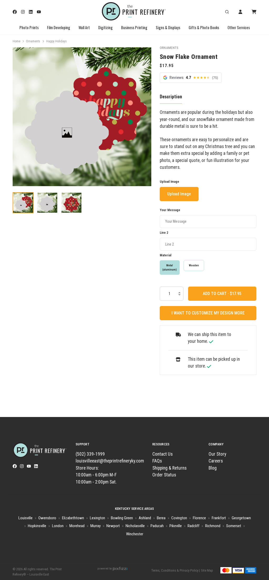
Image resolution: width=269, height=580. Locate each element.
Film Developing (58, 27)
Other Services (238, 27)
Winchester (134, 534)
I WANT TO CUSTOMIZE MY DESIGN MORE (208, 313)
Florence (199, 518)
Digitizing (105, 27)
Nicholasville (135, 525)
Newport (113, 525)
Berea (161, 518)
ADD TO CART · (216, 293)
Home (16, 41)
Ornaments (33, 41)
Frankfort (219, 518)
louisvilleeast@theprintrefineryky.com (110, 461)
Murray (95, 525)
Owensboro (47, 518)
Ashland (145, 518)
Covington (179, 518)
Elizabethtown (73, 518)
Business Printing (134, 27)
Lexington (97, 518)
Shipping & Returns (169, 468)
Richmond (212, 525)
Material (165, 255)
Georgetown (241, 518)
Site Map (207, 570)
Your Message (170, 210)
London (58, 525)
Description (171, 96)
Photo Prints (29, 27)
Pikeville (175, 525)
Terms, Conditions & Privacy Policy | (175, 570)
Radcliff (193, 525)
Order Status (164, 474)
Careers (216, 461)
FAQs (157, 461)
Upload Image (169, 182)
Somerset (233, 525)
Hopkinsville (37, 525)
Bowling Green (122, 518)
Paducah (157, 525)
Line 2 (164, 233)
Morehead (77, 525)
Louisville (25, 518)
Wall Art (84, 27)
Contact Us (162, 454)
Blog (213, 468)
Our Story (217, 454)
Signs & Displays (168, 27)
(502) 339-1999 (90, 454)
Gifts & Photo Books (204, 27)
